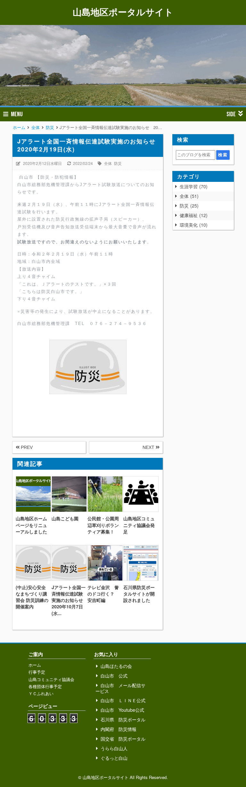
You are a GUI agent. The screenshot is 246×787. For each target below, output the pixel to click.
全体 (108, 163)
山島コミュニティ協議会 (51, 679)
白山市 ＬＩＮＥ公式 (123, 700)
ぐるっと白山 (114, 758)
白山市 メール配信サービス (120, 688)
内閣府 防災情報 (118, 729)
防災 (118, 163)
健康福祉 (193, 215)
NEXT (149, 447)
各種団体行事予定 (45, 686)
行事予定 (37, 672)
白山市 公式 (114, 675)
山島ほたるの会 (116, 666)
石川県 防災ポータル (123, 719)
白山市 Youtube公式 (122, 710)
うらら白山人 (114, 748)
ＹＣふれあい (41, 693)
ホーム (35, 665)
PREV (26, 447)
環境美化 (193, 225)
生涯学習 (193, 186)
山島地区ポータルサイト (123, 11)
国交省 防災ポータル (123, 738)
